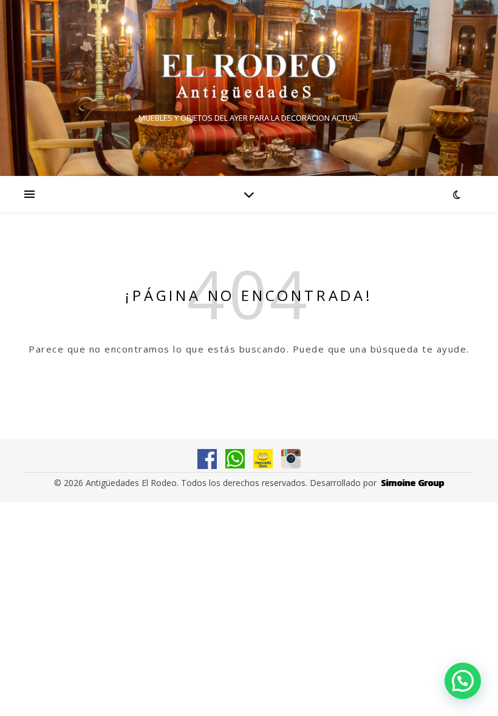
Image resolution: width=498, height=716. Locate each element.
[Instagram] (291, 458)
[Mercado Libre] (263, 458)
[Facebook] (207, 459)
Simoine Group (413, 482)
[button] (463, 681)
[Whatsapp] (235, 458)
